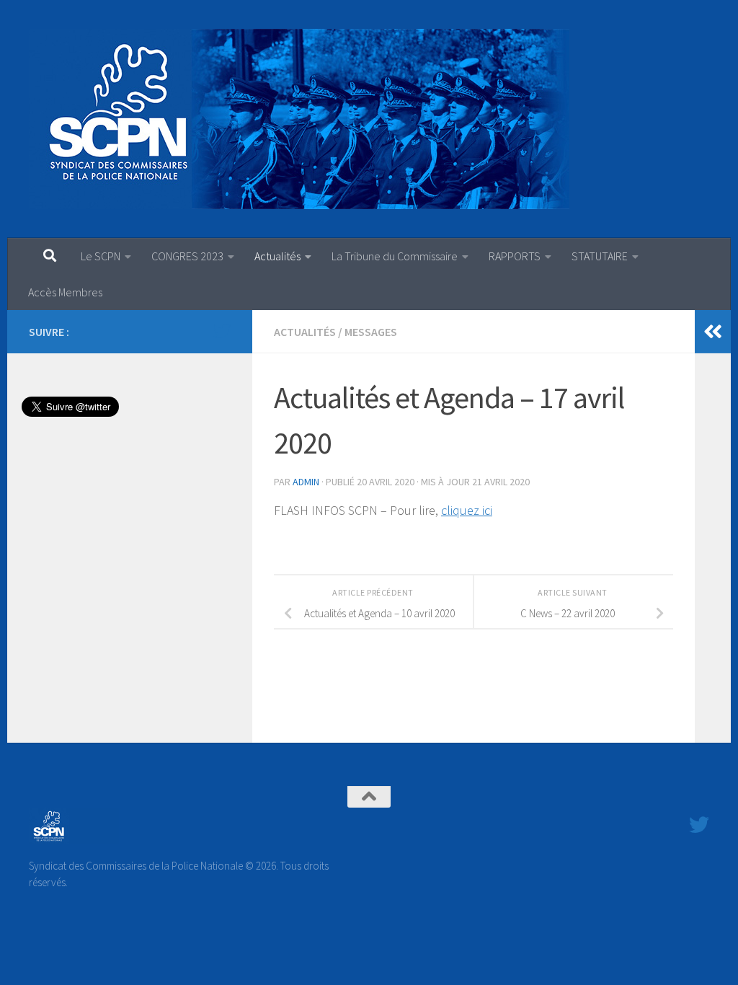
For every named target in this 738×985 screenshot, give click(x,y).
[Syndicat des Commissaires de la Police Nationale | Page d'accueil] (299, 119)
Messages (370, 331)
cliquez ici (466, 510)
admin (306, 481)
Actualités (277, 256)
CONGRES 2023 (187, 256)
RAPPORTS (515, 256)
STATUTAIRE (600, 256)
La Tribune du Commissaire (395, 256)
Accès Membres (65, 292)
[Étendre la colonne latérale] (713, 331)
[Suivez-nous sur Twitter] (222, 331)
